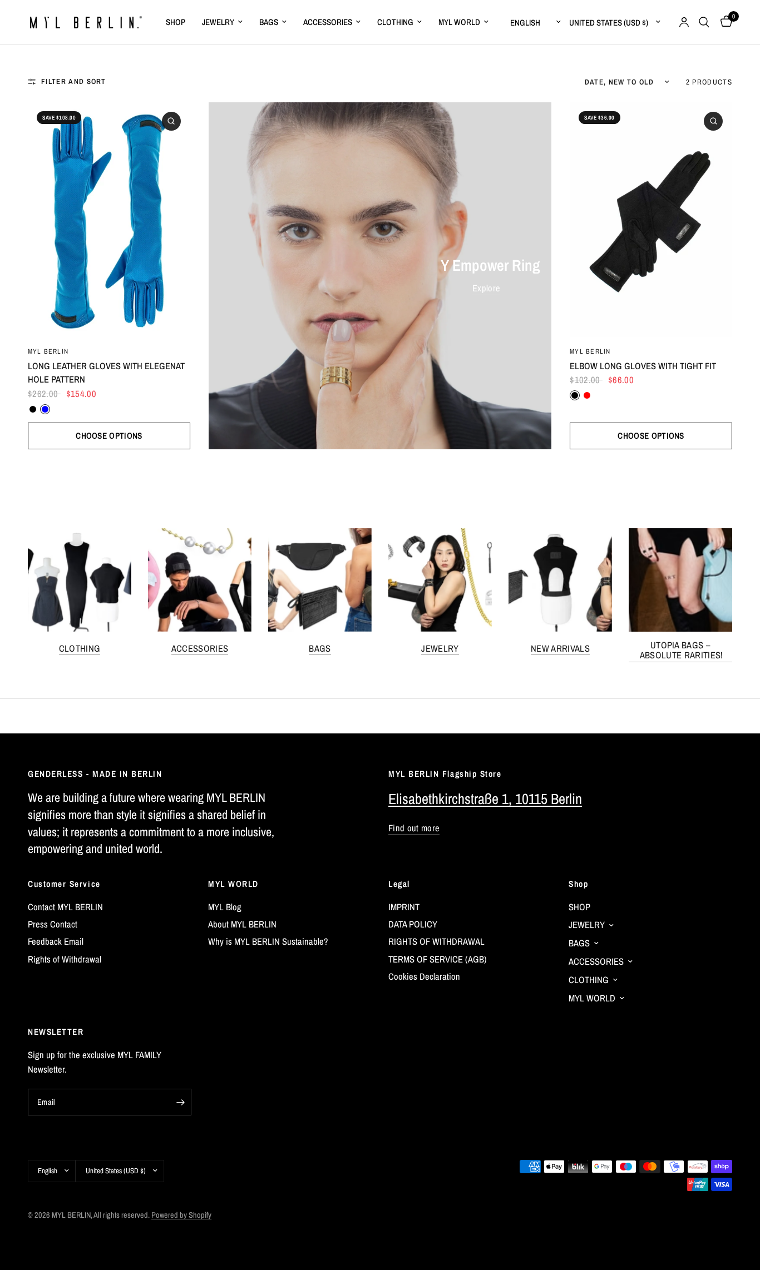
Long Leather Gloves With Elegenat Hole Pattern (106, 373)
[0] (723, 22)
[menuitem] (175, 22)
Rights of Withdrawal (64, 959)
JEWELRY (218, 22)
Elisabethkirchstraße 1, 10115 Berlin (485, 798)
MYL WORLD (459, 22)
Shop (578, 884)
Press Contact (52, 924)
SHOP (175, 22)
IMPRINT (404, 907)
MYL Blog (224, 907)
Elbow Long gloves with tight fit (643, 366)
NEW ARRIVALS (560, 648)
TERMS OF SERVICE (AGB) (437, 959)
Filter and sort (73, 81)
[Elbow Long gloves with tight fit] (651, 219)
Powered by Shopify (181, 1214)
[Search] (704, 22)
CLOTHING (395, 22)
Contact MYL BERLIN (65, 907)
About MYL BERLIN (242, 924)
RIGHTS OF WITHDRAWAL (436, 941)
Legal (399, 884)
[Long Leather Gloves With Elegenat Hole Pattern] (109, 219)
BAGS (268, 22)
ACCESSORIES (327, 22)
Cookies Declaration (424, 976)
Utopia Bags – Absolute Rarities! (680, 650)
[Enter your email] (180, 1102)
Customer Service (64, 884)
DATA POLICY (412, 924)
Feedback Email (55, 941)
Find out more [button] (414, 828)
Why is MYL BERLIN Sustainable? (268, 941)
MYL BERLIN (48, 351)
